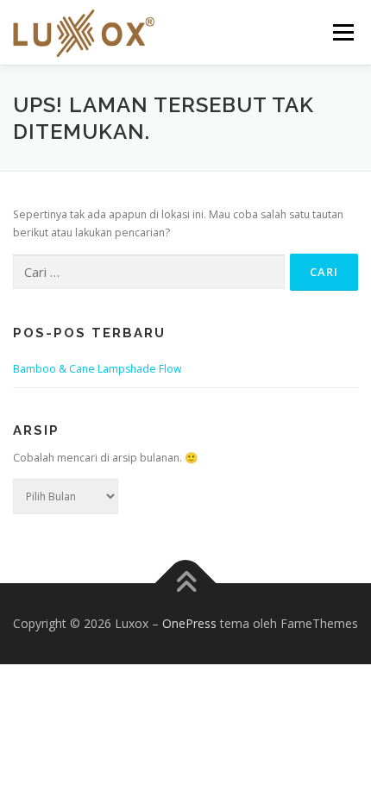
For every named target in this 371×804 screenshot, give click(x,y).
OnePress (189, 623)
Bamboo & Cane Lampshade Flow (97, 368)
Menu (342, 32)
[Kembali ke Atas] (186, 583)
